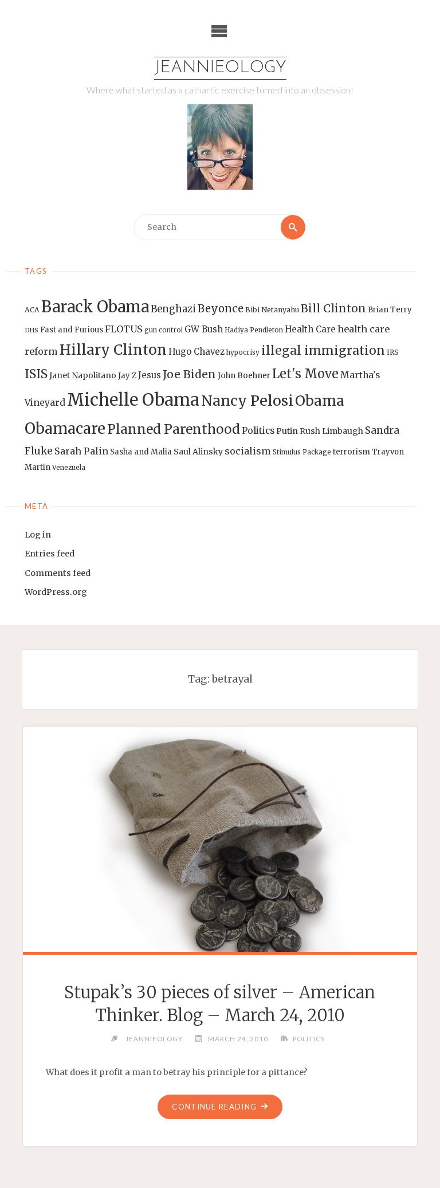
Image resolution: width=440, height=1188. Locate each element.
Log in (38, 535)
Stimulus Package (302, 452)
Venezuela (68, 468)
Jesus (149, 375)
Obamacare (65, 428)
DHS (31, 330)
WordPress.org (56, 592)
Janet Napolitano (82, 375)
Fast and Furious (71, 330)
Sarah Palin (81, 451)
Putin (287, 431)
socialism (248, 451)
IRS (393, 352)
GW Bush (203, 329)
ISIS (36, 374)
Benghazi (173, 309)
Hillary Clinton (113, 350)
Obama (319, 401)
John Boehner (244, 376)
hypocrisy (243, 352)
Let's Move (305, 374)
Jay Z (127, 376)
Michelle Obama (133, 399)
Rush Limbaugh (331, 431)
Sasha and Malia (141, 452)
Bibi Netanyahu (272, 309)
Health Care (310, 329)
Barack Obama (95, 306)
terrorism (351, 452)
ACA (32, 309)
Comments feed (58, 573)
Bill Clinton (333, 308)
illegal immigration (323, 350)
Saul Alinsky (198, 451)
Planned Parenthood (173, 429)
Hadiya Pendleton (254, 330)
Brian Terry (390, 310)
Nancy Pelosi (247, 400)
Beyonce (220, 308)
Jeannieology (220, 68)
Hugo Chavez (196, 351)
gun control (163, 330)
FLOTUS (124, 329)
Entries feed (49, 553)
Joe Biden (189, 374)
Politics (258, 430)
